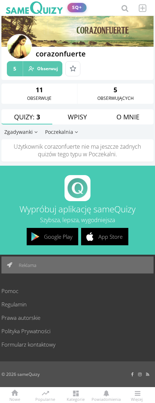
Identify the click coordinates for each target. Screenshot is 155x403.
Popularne (45, 398)
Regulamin (14, 304)
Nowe (14, 398)
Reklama (27, 265)
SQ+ (77, 7)
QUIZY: (27, 117)
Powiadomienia (106, 398)
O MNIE (128, 117)
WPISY (77, 117)
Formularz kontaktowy (28, 344)
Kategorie (76, 398)
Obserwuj (35, 68)
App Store (110, 236)
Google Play (58, 236)
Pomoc (9, 290)
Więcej (137, 398)
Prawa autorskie (20, 317)
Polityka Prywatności (25, 331)
